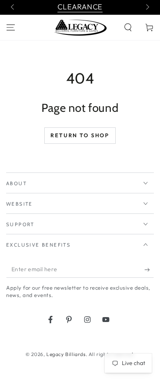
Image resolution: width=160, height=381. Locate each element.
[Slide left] (13, 7)
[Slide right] (147, 7)
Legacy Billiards (66, 354)
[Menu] (10, 27)
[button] (128, 27)
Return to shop (79, 135)
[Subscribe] (149, 270)
